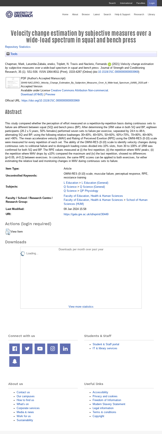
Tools (13, 54)
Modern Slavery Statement (109, 404)
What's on (23, 404)
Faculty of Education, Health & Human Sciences (93, 195)
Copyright (98, 416)
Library (151, 14)
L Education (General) (95, 182)
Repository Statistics (18, 46)
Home (65, 14)
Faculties (140, 3)
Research (139, 14)
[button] (7, 232)
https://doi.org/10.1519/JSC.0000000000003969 (51, 100)
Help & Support (122, 14)
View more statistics (81, 306)
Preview (50, 94)
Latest (96, 14)
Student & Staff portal (106, 344)
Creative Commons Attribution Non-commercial (79, 90)
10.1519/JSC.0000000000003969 (118, 71)
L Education (71, 182)
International (126, 3)
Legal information (103, 408)
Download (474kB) (32, 94)
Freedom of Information (107, 400)
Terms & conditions (104, 412)
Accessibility (100, 392)
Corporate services (28, 408)
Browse (86, 14)
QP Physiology (89, 190)
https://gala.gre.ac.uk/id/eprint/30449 (86, 214)
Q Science (70, 186)
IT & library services (105, 348)
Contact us (23, 392)
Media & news (25, 412)
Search (112, 3)
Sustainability (25, 420)
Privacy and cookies (105, 396)
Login (152, 3)
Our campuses (26, 396)
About (75, 14)
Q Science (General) (92, 186)
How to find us (25, 400)
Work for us (24, 416)
